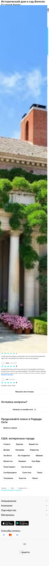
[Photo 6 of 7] (36, 351)
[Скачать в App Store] (7, 523)
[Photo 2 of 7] (11, 351)
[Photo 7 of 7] (43, 351)
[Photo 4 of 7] (23, 351)
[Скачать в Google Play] (22, 523)
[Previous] (3, 179)
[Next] (44, 179)
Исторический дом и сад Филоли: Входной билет (11, 490)
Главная (3, 488)
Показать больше (7, 375)
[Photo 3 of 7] (17, 351)
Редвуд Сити (22, 488)
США (12, 488)
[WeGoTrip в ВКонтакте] (24, 544)
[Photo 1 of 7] (4, 351)
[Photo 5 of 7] (30, 351)
